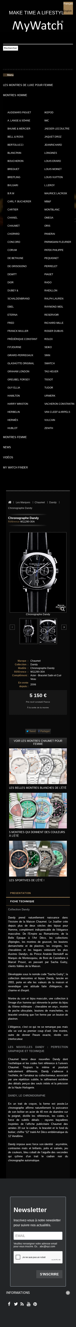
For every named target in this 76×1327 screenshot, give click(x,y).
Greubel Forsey (18, 379)
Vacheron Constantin (59, 403)
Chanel (12, 217)
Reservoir (51, 314)
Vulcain (49, 420)
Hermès (12, 420)
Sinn (47, 355)
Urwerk (49, 395)
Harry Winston (17, 403)
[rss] (21, 1304)
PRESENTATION (20, 893)
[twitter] (15, 1304)
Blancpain (14, 153)
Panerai (49, 233)
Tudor (48, 387)
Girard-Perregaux (20, 355)
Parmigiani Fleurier (57, 242)
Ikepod (49, 112)
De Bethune (15, 258)
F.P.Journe (14, 347)
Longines (50, 153)
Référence (14, 521)
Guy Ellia (13, 387)
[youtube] (27, 1304)
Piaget (48, 274)
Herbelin (13, 412)
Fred (10, 323)
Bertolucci (15, 144)
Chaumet (13, 225)
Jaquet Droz (52, 136)
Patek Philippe (53, 250)
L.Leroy (49, 185)
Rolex (48, 339)
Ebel (10, 306)
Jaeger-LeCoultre (57, 128)
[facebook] (8, 1304)
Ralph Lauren (53, 298)
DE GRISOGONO (17, 266)
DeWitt (12, 274)
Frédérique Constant (22, 339)
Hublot (12, 428)
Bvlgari (12, 185)
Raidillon (50, 290)
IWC (46, 120)
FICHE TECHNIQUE (22, 901)
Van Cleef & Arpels (57, 412)
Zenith (48, 428)
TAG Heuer (51, 371)
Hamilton (13, 395)
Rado (47, 282)
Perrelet (50, 266)
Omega (48, 217)
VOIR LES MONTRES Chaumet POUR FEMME (38, 742)
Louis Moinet (53, 169)
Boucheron (15, 161)
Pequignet (51, 258)
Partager (45, 731)
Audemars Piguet (19, 112)
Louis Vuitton (53, 177)
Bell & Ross (15, 136)
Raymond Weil (53, 306)
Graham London (18, 371)
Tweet (32, 731)
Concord (13, 242)
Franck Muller (17, 331)
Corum (12, 250)
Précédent (12, 627)
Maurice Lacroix (55, 193)
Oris (47, 225)
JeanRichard (53, 144)
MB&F (47, 201)
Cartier (12, 209)
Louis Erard (52, 161)
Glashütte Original (20, 363)
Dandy (34, 664)
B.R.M (10, 193)
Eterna (12, 314)
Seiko (48, 347)
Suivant (63, 627)
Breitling (13, 177)
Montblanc (52, 209)
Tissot (48, 379)
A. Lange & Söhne (18, 120)
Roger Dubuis (53, 331)
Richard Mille (53, 323)
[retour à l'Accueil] (9, 502)
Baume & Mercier (18, 128)
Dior (10, 282)
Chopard (13, 233)
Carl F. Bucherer (19, 201)
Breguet (13, 169)
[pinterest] (34, 1304)
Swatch (49, 363)
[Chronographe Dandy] (28, 631)
